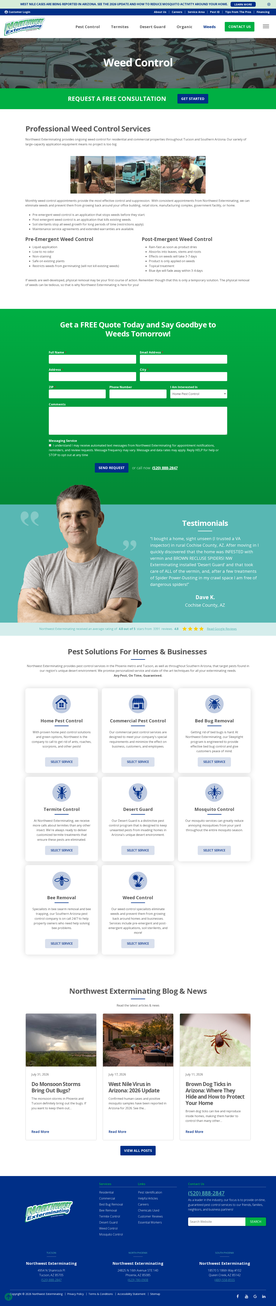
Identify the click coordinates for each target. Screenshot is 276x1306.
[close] (268, 4)
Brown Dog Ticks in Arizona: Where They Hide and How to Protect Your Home (215, 1093)
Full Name (57, 352)
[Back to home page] (24, 26)
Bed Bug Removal (111, 1204)
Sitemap (155, 1294)
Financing (263, 12)
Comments (57, 404)
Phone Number (120, 387)
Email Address (151, 352)
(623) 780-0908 (138, 1280)
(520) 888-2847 (165, 467)
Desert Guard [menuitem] (153, 26)
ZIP (52, 387)
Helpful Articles (148, 1198)
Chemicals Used (148, 1210)
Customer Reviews (150, 1216)
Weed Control (108, 1228)
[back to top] (8, 1295)
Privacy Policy (75, 1294)
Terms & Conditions (100, 1294)
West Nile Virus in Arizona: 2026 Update (134, 1087)
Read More (40, 1131)
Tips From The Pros (238, 12)
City (144, 370)
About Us (160, 12)
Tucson (51, 1252)
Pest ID (215, 12)
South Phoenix (224, 1252)
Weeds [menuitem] (209, 26)
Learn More (243, 4)
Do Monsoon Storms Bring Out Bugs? (55, 1087)
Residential (106, 1192)
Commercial (107, 1198)
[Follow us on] (238, 1296)
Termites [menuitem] (120, 26)
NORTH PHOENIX (138, 1252)
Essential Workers (150, 1222)
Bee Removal (108, 1210)
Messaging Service (63, 441)
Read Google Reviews (222, 629)
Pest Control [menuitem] (87, 26)
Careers (177, 12)
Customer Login (19, 12)
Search (255, 1222)
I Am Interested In (184, 387)
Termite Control (109, 1216)
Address (56, 370)
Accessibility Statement (132, 1294)
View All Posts (138, 1150)
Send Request (112, 467)
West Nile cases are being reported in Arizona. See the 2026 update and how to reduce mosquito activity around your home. (124, 4)
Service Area (196, 12)
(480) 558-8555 (224, 1280)
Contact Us (239, 26)
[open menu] (266, 26)
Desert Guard (108, 1222)
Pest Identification (150, 1192)
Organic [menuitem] (184, 26)
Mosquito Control (111, 1234)
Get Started (192, 98)
